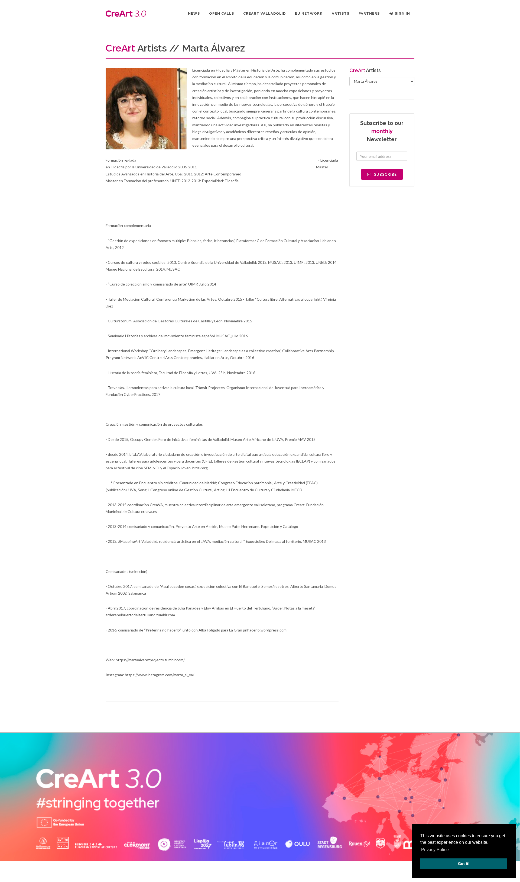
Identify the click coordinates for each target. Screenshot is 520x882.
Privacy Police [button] (435, 849)
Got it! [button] (464, 863)
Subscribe (385, 174)
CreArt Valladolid (264, 13)
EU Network (309, 13)
